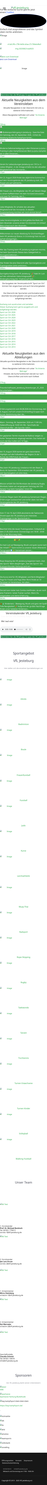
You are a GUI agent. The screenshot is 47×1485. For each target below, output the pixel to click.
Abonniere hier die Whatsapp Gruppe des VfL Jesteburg (23, 95)
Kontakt (19, 1460)
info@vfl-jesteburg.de (21, 1469)
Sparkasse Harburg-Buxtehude (13, 1396)
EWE (2, 1389)
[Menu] (4, 8)
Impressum (28, 1460)
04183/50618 (7, 1469)
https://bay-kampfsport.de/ (11, 1405)
